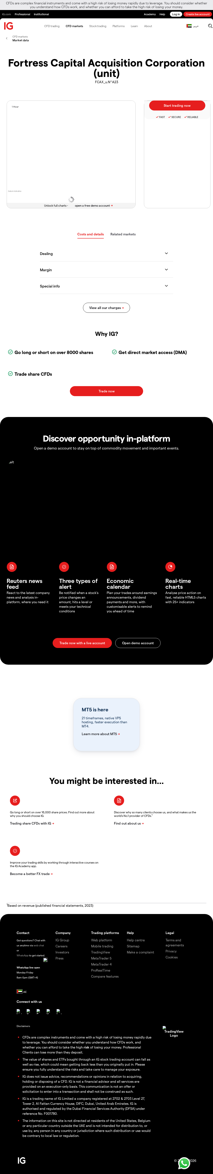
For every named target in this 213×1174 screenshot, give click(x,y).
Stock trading (97, 26)
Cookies (172, 957)
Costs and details (90, 234)
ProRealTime (100, 970)
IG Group (62, 940)
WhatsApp (22, 955)
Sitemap (133, 946)
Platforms (119, 26)
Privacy (171, 951)
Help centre (136, 940)
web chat (38, 945)
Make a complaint (140, 952)
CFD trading (51, 26)
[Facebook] (39, 1011)
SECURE (176, 117)
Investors (62, 952)
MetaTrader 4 (101, 964)
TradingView (100, 952)
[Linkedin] (19, 1011)
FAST (162, 117)
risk (86, 1047)
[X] (29, 1011)
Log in (176, 14)
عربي (196, 25)
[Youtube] (49, 1011)
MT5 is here (95, 709)
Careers (61, 946)
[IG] (8, 26)
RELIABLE (192, 117)
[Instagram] (59, 1011)
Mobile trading (102, 946)
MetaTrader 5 (101, 958)
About (148, 26)
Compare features (105, 976)
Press (59, 958)
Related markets (123, 234)
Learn (134, 26)
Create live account (198, 14)
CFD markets (74, 26)
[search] (210, 26)
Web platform (101, 940)
